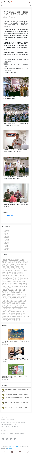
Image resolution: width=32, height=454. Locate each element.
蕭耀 (15, 281)
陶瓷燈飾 (19, 262)
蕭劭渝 (13, 314)
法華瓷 (19, 284)
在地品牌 (5, 262)
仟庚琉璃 (18, 264)
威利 (10, 262)
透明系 (12, 264)
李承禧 (4, 316)
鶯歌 (4, 311)
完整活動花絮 (10, 215)
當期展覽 (6, 240)
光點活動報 (12, 319)
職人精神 (17, 270)
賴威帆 (16, 286)
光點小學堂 (7, 249)
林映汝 (14, 295)
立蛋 (26, 311)
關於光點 (3, 433)
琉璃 (8, 264)
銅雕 (4, 286)
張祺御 (4, 292)
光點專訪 (22, 259)
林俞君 (19, 295)
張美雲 (14, 284)
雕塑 (20, 289)
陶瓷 (11, 300)
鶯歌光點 (13, 311)
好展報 (18, 314)
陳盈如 (18, 292)
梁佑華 (22, 305)
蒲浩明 (19, 281)
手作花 (17, 267)
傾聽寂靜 (20, 316)
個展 (8, 286)
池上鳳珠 (11, 275)
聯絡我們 (22, 433)
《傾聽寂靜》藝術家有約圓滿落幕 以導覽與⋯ (15, 398)
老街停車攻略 (9, 433)
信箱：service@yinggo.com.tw (8, 424)
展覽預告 (6, 237)
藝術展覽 (11, 278)
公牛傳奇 (23, 270)
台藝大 (23, 303)
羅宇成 (17, 305)
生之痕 (9, 297)
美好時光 (10, 281)
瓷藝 (15, 300)
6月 (14, 273)
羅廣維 (9, 295)
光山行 (20, 300)
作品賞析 (11, 289)
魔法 (4, 267)
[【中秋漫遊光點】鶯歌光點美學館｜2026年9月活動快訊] (16, 334)
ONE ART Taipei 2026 (17, 308)
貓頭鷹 (12, 267)
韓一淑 (9, 316)
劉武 (8, 300)
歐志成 (17, 278)
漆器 (24, 300)
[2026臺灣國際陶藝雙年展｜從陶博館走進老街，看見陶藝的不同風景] (16, 369)
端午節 (9, 273)
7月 (12, 286)
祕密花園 (24, 264)
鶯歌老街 (5, 259)
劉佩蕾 (22, 275)
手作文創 (5, 270)
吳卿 (19, 297)
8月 (26, 286)
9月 (16, 289)
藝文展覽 (26, 316)
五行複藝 (5, 284)
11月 (9, 292)
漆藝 (14, 303)
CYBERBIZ (9, 448)
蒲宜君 (24, 284)
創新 (4, 264)
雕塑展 (14, 297)
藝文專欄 (6, 234)
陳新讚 (13, 292)
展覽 (8, 311)
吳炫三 (17, 275)
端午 (4, 314)
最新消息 (6, 231)
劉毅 (24, 281)
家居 (14, 262)
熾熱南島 (5, 289)
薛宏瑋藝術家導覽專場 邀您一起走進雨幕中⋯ (15, 390)
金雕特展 (24, 297)
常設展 (4, 295)
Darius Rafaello (10, 305)
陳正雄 (4, 297)
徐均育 (8, 314)
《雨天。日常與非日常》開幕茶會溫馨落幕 (16, 394)
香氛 (22, 267)
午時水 (4, 273)
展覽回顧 (6, 243)
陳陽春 (18, 303)
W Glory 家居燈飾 (13, 259)
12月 (23, 292)
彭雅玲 (4, 303)
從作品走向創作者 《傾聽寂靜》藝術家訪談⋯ (15, 403)
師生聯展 (5, 278)
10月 (24, 289)
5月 (10, 284)
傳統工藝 (25, 262)
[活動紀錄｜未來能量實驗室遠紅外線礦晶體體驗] (16, 353)
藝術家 (6, 246)
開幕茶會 (5, 275)
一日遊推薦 (16, 433)
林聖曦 (4, 281)
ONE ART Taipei (6, 308)
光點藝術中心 (20, 273)
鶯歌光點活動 (20, 311)
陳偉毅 (9, 303)
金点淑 (14, 316)
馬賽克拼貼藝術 (24, 278)
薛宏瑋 (18, 319)
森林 (8, 267)
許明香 (23, 314)
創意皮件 (11, 270)
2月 (4, 300)
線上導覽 (21, 286)
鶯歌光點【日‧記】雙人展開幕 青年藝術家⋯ (15, 408)
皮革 (4, 305)
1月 (24, 295)
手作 (25, 308)
